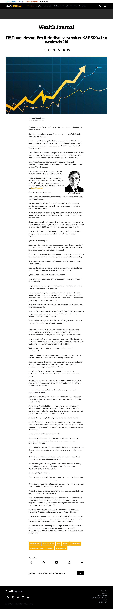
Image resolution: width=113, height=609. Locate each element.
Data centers (76, 543)
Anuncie (104, 600)
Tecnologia (64, 6)
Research (50, 548)
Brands (104, 593)
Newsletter (103, 602)
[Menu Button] (105, 6)
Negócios (39, 6)
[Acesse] (8, 597)
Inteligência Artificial (36, 548)
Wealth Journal (61, 548)
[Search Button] (100, 6)
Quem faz (104, 591)
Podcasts (82, 6)
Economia (48, 6)
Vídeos (29, 6)
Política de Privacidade (99, 597)
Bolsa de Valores (48, 543)
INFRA (56, 6)
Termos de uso (102, 595)
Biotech (65, 543)
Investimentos (34, 543)
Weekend (74, 6)
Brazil (13, 5)
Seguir (80, 573)
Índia (58, 543)
